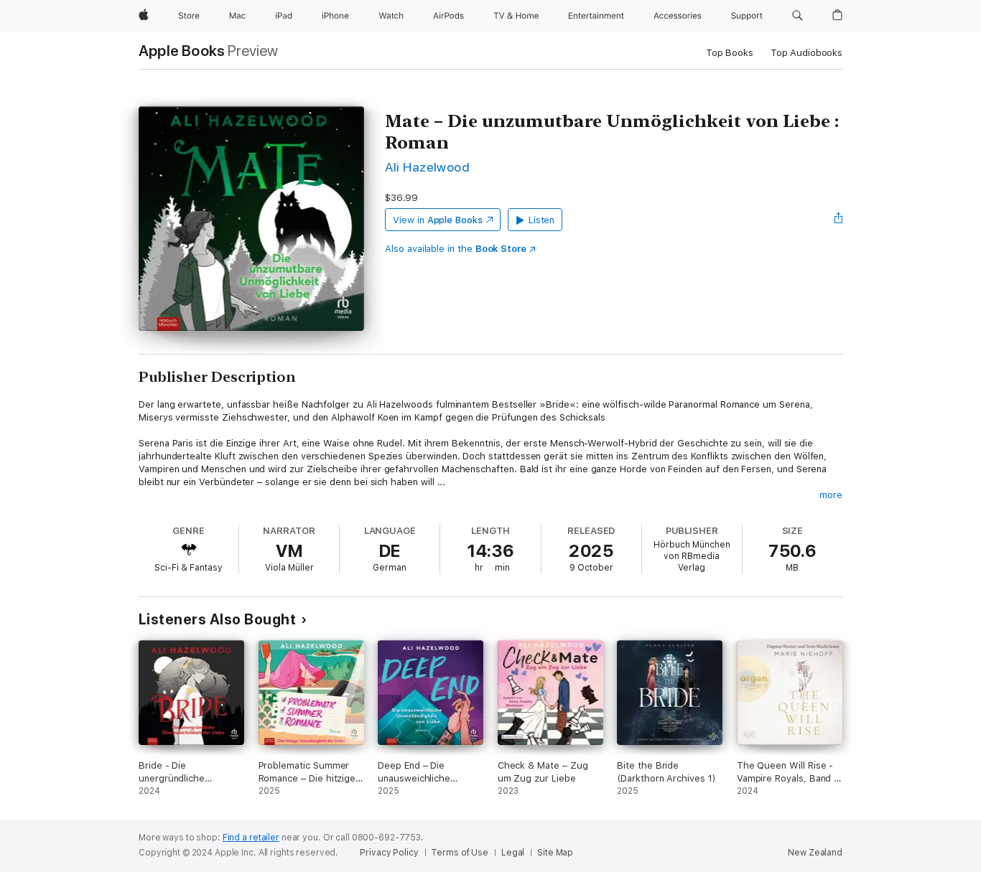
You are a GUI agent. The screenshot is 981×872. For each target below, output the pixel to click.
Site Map (555, 853)
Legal (512, 853)
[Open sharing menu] (839, 220)
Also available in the (455, 248)
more (830, 494)
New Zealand (815, 853)
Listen (542, 220)
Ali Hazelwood (427, 166)
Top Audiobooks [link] (806, 52)
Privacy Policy (389, 853)
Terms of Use (459, 853)
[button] (797, 16)
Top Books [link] (729, 52)
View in (438, 220)
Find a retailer (251, 838)
